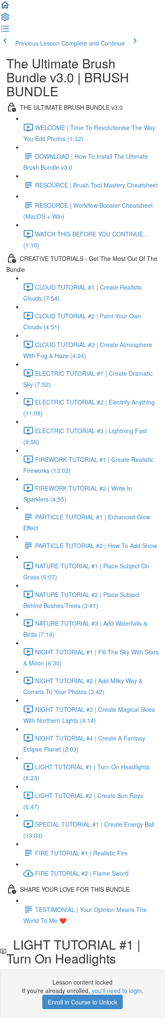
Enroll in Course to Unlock (82, 1002)
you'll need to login (117, 990)
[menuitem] (5, 19)
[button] (5, 7)
